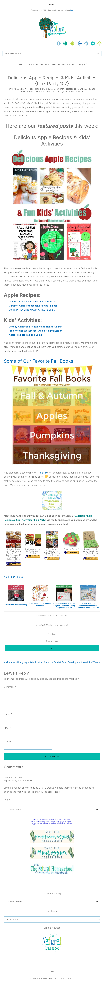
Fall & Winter (57, 89)
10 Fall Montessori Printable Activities (40, 604)
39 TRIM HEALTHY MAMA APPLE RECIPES (32, 309)
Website (8, 741)
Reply (7, 799)
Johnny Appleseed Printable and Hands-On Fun (35, 326)
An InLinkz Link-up (13, 577)
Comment (10, 686)
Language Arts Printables (48, 92)
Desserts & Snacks (39, 89)
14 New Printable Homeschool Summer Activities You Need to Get (88, 605)
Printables (69, 92)
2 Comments (62, 615)
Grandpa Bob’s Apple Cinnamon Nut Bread (32, 301)
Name (8, 714)
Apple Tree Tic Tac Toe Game (25, 334)
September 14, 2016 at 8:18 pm (18, 780)
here (71, 10)
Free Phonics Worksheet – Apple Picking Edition (35, 330)
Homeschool (72, 89)
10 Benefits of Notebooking (16, 605)
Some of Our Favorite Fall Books (38, 361)
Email (7, 728)
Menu (53, 4)
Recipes (80, 92)
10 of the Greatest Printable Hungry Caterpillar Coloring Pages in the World (64, 605)
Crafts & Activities (19, 89)
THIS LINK (41, 472)
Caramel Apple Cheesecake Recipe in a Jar (33, 305)
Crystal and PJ (10, 777)
